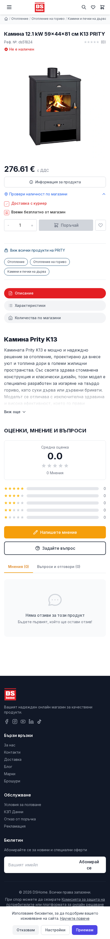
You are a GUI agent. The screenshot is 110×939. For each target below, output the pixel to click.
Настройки (55, 930)
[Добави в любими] (100, 225)
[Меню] (9, 7)
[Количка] (102, 7)
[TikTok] (39, 721)
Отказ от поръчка (20, 819)
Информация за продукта (58, 182)
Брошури (12, 781)
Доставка (12, 759)
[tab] (55, 293)
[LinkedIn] (31, 721)
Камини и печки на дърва (87, 19)
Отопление (19, 19)
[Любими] (93, 7)
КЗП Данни (13, 812)
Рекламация (15, 826)
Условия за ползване (22, 804)
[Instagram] (14, 721)
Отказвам (26, 930)
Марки (9, 774)
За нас (9, 745)
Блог (8, 766)
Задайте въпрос (58, 548)
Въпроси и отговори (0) (58, 566)
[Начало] (6, 19)
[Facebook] (6, 721)
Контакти (12, 752)
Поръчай (70, 225)
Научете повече (75, 918)
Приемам (84, 930)
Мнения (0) (18, 566)
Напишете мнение (58, 532)
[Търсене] (83, 7)
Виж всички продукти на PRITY (37, 250)
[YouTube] (23, 721)
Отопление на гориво (48, 19)
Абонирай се (89, 864)
